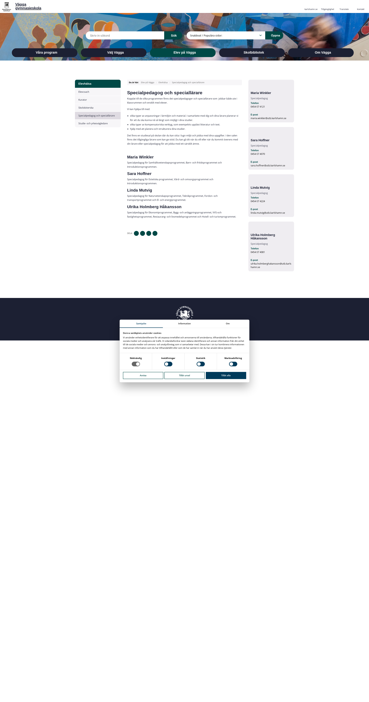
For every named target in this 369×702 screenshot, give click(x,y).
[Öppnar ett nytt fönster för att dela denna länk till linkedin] (148, 233)
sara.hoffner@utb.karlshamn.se (268, 165)
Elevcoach (83, 91)
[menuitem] (311, 6)
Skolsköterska (85, 107)
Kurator (82, 99)
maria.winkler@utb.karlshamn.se (268, 118)
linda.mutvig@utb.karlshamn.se (268, 212)
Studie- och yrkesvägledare (93, 123)
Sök (174, 35)
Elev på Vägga (147, 82)
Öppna (275, 35)
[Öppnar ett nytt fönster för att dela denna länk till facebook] (136, 233)
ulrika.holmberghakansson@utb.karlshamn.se (271, 265)
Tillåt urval (184, 375)
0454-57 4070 (258, 154)
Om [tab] (228, 323)
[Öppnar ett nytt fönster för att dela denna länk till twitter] (142, 233)
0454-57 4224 (258, 201)
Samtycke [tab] (141, 323)
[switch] (168, 364)
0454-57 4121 (258, 106)
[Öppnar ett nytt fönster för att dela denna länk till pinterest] (155, 233)
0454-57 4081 (258, 252)
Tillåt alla (226, 375)
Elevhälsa (84, 83)
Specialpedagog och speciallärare (96, 115)
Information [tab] (184, 323)
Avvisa (143, 375)
